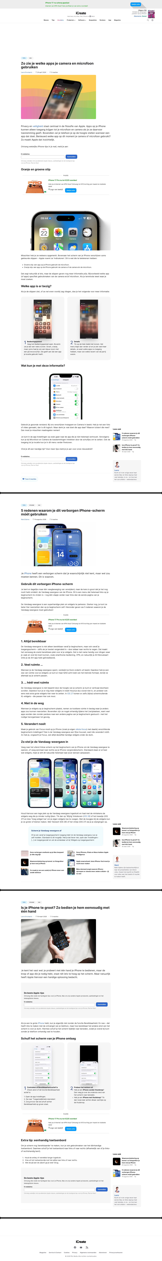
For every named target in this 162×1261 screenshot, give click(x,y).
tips (24, 58)
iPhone (31, 505)
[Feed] (87, 1248)
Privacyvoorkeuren (115, 1252)
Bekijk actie (136, 4)
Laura (26, 72)
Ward (25, 519)
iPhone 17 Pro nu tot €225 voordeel (62, 180)
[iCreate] (81, 13)
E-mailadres (28, 1002)
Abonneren (137, 16)
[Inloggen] (152, 20)
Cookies (66, 1252)
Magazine (43, 1252)
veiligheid (38, 126)
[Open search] (148, 20)
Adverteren (103, 1252)
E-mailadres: (25, 154)
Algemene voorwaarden (88, 1252)
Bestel (144, 16)
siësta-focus (81, 729)
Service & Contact (55, 1252)
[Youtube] (81, 1248)
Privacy (74, 1252)
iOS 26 (87, 816)
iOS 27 (70, 693)
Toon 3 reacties (30, 479)
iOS (30, 58)
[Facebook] (75, 1248)
